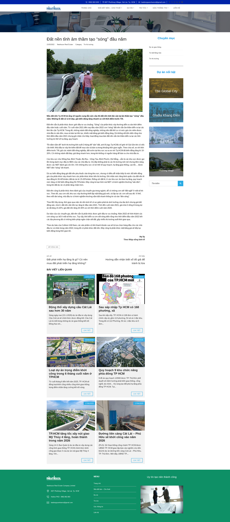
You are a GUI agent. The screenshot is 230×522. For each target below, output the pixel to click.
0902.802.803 (93, 2)
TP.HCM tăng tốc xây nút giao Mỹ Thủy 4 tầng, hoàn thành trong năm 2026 (69, 437)
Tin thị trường (88, 44)
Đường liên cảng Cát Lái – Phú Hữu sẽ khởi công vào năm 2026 (120, 437)
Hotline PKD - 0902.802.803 (60, 497)
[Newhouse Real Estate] (54, 7)
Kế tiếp (125, 260)
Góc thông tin (98, 507)
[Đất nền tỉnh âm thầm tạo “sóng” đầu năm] (95, 80)
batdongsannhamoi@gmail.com (153, 2)
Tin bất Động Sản (155, 53)
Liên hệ (96, 512)
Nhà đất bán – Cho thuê (102, 489)
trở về (67, 260)
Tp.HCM (62, 116)
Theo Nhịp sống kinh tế (134, 240)
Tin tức (96, 501)
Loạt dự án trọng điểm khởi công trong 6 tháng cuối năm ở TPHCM (70, 373)
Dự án (96, 495)
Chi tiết (87, 330)
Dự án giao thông (155, 47)
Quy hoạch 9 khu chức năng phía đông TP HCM (118, 371)
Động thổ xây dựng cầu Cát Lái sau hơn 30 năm (70, 308)
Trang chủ (97, 483)
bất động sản (53, 247)
